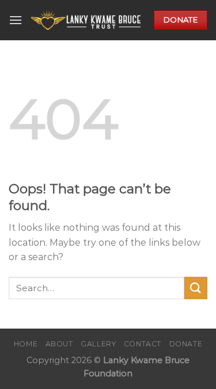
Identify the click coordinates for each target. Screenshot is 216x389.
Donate (186, 344)
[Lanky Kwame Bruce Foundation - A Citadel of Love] (88, 20)
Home (25, 344)
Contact (142, 344)
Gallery (98, 344)
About (59, 344)
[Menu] (15, 20)
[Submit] (195, 288)
